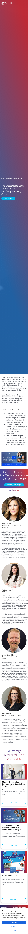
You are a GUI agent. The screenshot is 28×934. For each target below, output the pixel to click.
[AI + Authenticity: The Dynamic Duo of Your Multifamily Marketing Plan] (14, 815)
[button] (8, 198)
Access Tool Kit (14, 899)
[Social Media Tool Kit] (14, 862)
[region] (14, 921)
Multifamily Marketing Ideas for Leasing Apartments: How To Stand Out (13, 784)
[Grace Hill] (7, 3)
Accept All (14, 922)
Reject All (14, 931)
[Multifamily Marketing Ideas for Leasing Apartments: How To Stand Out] (14, 771)
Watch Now (14, 845)
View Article (14, 803)
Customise (14, 926)
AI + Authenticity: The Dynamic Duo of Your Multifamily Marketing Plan (12, 827)
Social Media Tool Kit (10, 875)
